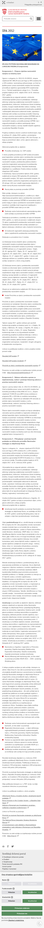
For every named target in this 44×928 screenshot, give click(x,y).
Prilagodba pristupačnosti (33, 4)
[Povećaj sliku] (22, 47)
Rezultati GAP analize (9, 356)
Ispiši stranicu (3, 846)
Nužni (4, 880)
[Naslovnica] (22, 12)
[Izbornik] (38, 18)
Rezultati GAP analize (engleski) (13, 361)
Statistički (6, 897)
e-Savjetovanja (7, 862)
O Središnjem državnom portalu (13, 857)
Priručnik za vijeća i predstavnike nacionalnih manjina (20, 365)
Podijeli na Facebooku (8, 846)
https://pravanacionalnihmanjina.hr (18, 372)
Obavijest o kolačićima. (16, 920)
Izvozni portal (6, 866)
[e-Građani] (11, 2)
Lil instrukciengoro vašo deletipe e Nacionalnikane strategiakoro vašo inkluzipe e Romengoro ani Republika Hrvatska (21, 827)
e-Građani (5, 859)
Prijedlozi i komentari (9, 869)
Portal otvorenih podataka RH (12, 864)
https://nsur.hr (11, 836)
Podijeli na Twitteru (12, 846)
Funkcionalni (7, 889)
